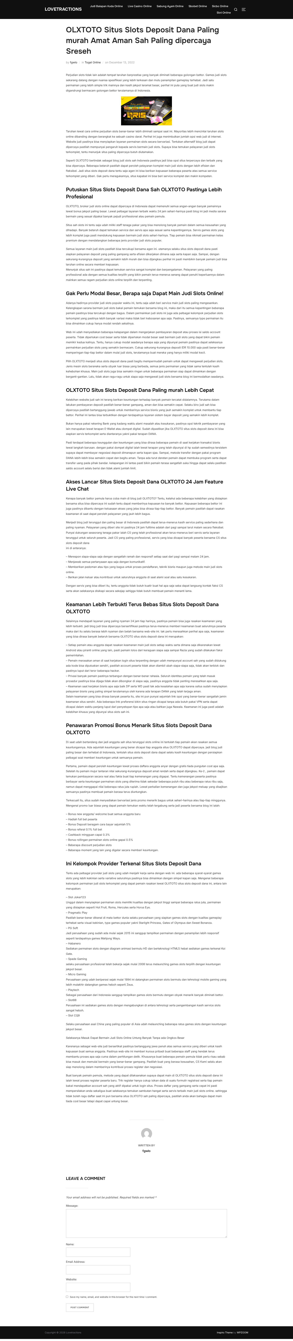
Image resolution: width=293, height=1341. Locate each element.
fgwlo (73, 62)
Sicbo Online (220, 6)
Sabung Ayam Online (170, 6)
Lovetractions (63, 9)
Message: (72, 1205)
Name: (70, 1244)
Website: (71, 1279)
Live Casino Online (140, 6)
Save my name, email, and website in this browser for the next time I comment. (113, 1296)
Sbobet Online (198, 6)
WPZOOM (242, 1332)
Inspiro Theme (225, 1332)
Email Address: (75, 1261)
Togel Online (93, 62)
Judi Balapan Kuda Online (106, 6)
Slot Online (224, 12)
